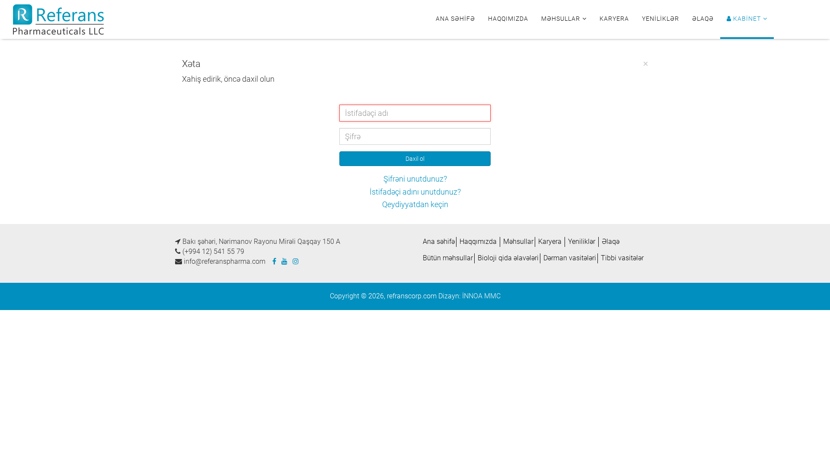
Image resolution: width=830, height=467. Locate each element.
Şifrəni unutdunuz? (415, 178)
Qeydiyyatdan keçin (415, 204)
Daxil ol (415, 158)
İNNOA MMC (481, 296)
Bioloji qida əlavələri (508, 258)
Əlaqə (703, 18)
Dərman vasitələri (569, 258)
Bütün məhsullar (448, 258)
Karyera (614, 18)
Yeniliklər (660, 18)
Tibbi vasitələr (622, 258)
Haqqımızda (508, 18)
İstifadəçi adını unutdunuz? (415, 191)
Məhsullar (560, 18)
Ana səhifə (455, 18)
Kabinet (746, 18)
